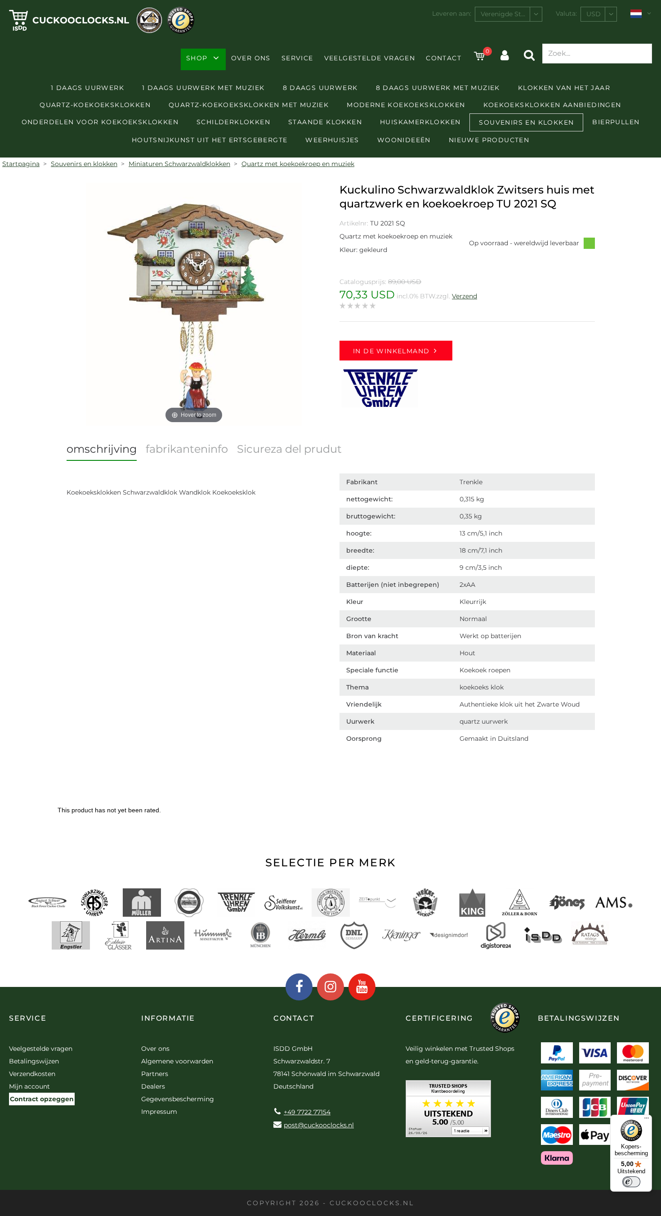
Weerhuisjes (332, 140)
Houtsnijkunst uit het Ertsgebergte (210, 140)
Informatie (168, 1018)
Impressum (159, 1112)
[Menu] (646, 1120)
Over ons (251, 58)
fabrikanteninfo (187, 448)
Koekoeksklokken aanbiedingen (552, 105)
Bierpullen (615, 122)
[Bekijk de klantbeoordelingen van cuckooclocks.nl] (448, 1112)
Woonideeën (404, 140)
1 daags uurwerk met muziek (203, 88)
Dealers (153, 1086)
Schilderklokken (233, 122)
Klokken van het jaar (564, 88)
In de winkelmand (391, 351)
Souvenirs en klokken (526, 122)
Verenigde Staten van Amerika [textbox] (511, 14)
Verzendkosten (32, 1074)
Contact (443, 58)
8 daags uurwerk (320, 88)
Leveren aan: (451, 13)
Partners (154, 1074)
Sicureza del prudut (289, 448)
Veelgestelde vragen (369, 58)
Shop (197, 58)
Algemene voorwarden (177, 1061)
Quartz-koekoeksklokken (95, 105)
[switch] (631, 1181)
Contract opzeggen (42, 1099)
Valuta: (566, 13)
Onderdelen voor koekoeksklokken (100, 122)
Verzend (464, 296)
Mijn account (29, 1086)
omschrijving (102, 448)
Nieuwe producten (489, 140)
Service (297, 58)
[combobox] (508, 14)
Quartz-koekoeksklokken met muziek (249, 105)
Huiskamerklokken (420, 122)
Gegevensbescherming (177, 1099)
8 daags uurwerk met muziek (438, 88)
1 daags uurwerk (87, 88)
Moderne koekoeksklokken (406, 105)
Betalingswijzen (34, 1061)
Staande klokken (325, 122)
